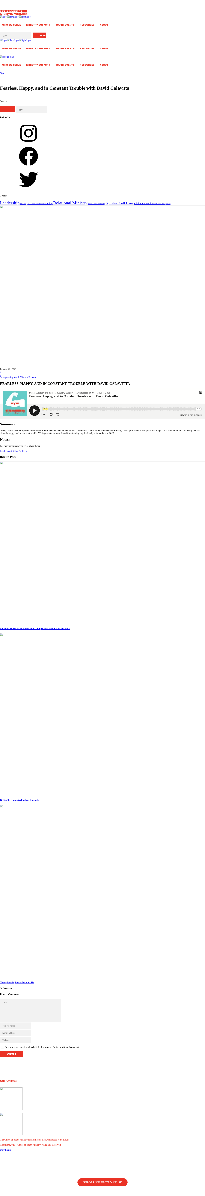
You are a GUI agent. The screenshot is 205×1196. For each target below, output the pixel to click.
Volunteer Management (162, 204)
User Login (5, 1150)
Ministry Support (38, 25)
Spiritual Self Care (119, 203)
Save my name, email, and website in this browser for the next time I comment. (42, 1047)
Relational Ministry (70, 202)
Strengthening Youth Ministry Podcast (18, 377)
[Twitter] (28, 190)
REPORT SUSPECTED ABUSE (102, 1182)
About (104, 25)
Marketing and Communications (31, 204)
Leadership (10, 202)
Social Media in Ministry (96, 204)
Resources (87, 25)
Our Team (7, 1)
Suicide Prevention (144, 203)
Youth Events (65, 25)
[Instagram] (28, 143)
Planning (48, 203)
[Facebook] (28, 166)
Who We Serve (11, 25)
